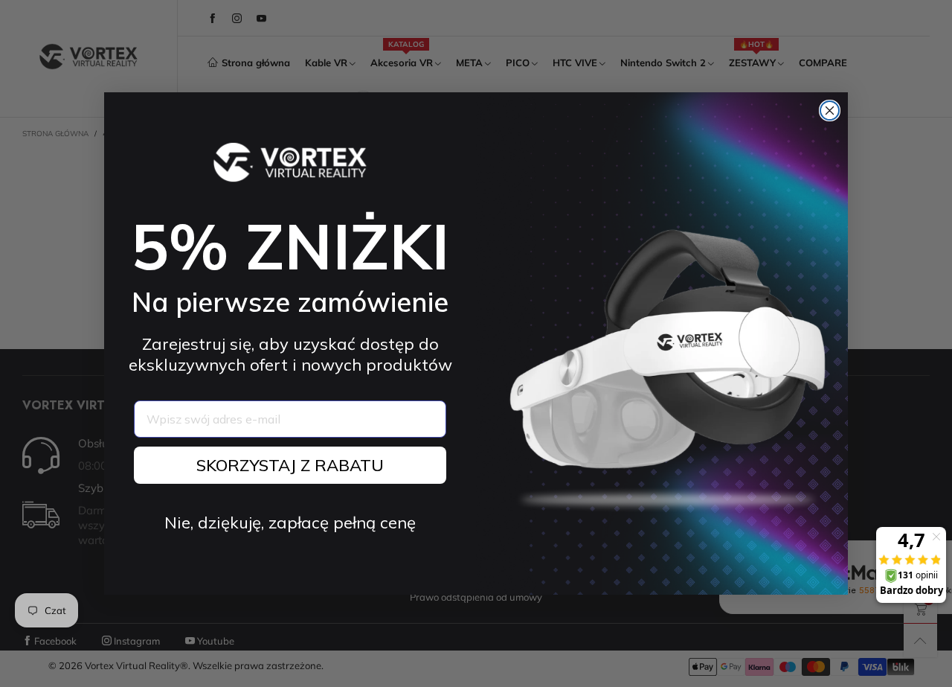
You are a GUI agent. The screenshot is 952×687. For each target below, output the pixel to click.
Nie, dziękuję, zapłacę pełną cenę (290, 522)
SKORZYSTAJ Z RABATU (290, 465)
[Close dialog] (829, 110)
